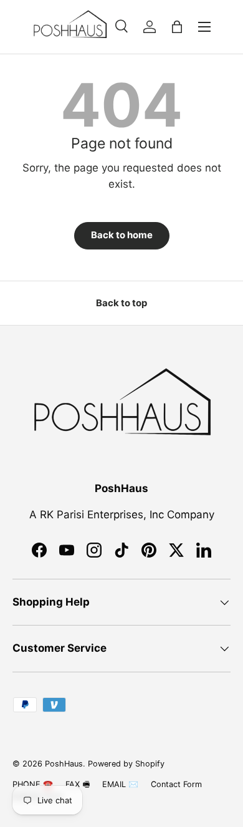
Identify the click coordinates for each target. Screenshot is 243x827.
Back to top (121, 303)
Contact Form (176, 784)
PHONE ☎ (32, 784)
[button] (177, 27)
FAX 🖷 (77, 784)
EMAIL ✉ (120, 784)
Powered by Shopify (126, 763)
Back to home (122, 235)
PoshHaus (64, 763)
